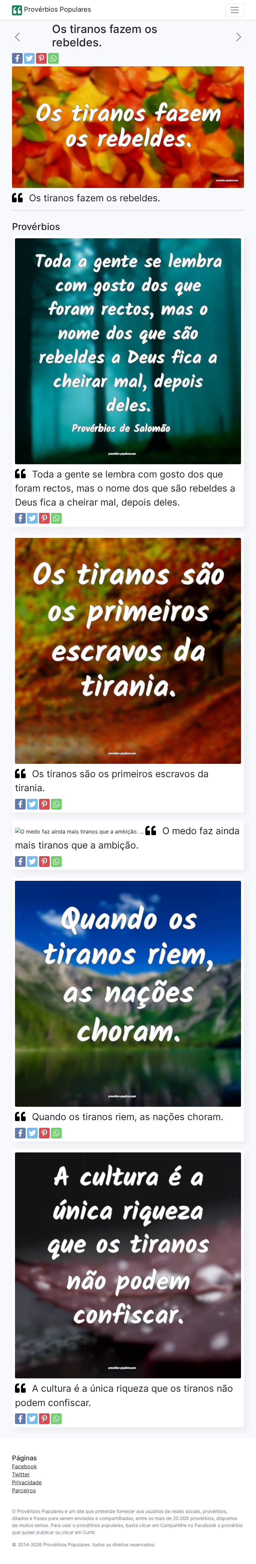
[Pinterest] (41, 58)
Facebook (24, 1466)
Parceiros (24, 1490)
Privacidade (27, 1482)
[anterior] (17, 37)
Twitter (21, 1474)
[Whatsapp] (53, 58)
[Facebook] (17, 58)
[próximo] (238, 37)
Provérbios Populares (56, 9)
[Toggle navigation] (234, 10)
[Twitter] (29, 58)
